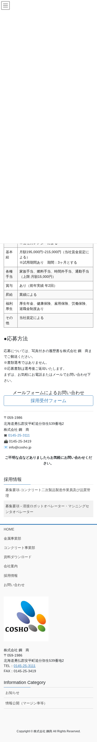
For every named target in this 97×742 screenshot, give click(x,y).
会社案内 (11, 566)
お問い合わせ (14, 585)
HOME (9, 529)
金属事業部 (12, 538)
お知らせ (12, 693)
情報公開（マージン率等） (26, 703)
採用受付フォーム (48, 400)
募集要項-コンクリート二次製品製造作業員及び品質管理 (47, 493)
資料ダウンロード (18, 557)
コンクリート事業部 (19, 548)
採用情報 (13, 479)
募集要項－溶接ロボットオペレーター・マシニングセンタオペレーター (47, 509)
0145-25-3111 (19, 435)
